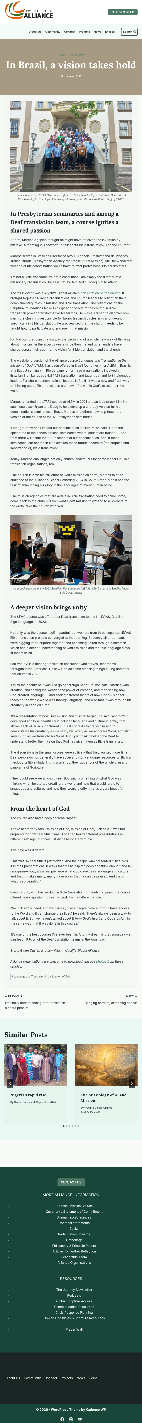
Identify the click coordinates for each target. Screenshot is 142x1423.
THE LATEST (76, 54)
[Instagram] (71, 1419)
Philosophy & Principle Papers (74, 1246)
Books (74, 1229)
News (97, 31)
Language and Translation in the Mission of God (41, 976)
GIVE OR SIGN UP (123, 12)
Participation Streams (74, 1234)
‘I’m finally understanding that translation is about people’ (34, 1002)
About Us (35, 31)
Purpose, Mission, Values (74, 1206)
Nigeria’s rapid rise (28, 1095)
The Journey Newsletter (74, 1290)
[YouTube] (80, 1419)
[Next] (132, 1083)
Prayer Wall (74, 1329)
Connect (69, 31)
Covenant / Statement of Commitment (74, 1212)
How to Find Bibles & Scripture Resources (74, 1318)
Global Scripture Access (74, 1301)
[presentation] (35, 1065)
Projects (84, 31)
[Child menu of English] (111, 31)
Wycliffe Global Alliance (98, 1107)
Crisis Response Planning (74, 1312)
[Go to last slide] (10, 1083)
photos (101, 961)
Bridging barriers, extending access (111, 1000)
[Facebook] (62, 1419)
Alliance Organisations (74, 1263)
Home (93, 1378)
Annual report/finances (74, 1217)
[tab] (64, 1126)
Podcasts (74, 1295)
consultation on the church (101, 293)
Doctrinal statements (74, 1223)
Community (52, 31)
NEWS (62, 54)
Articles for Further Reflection (74, 1251)
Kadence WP (96, 1409)
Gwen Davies (22, 1102)
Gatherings (74, 1240)
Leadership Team (74, 1257)
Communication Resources (74, 1307)
